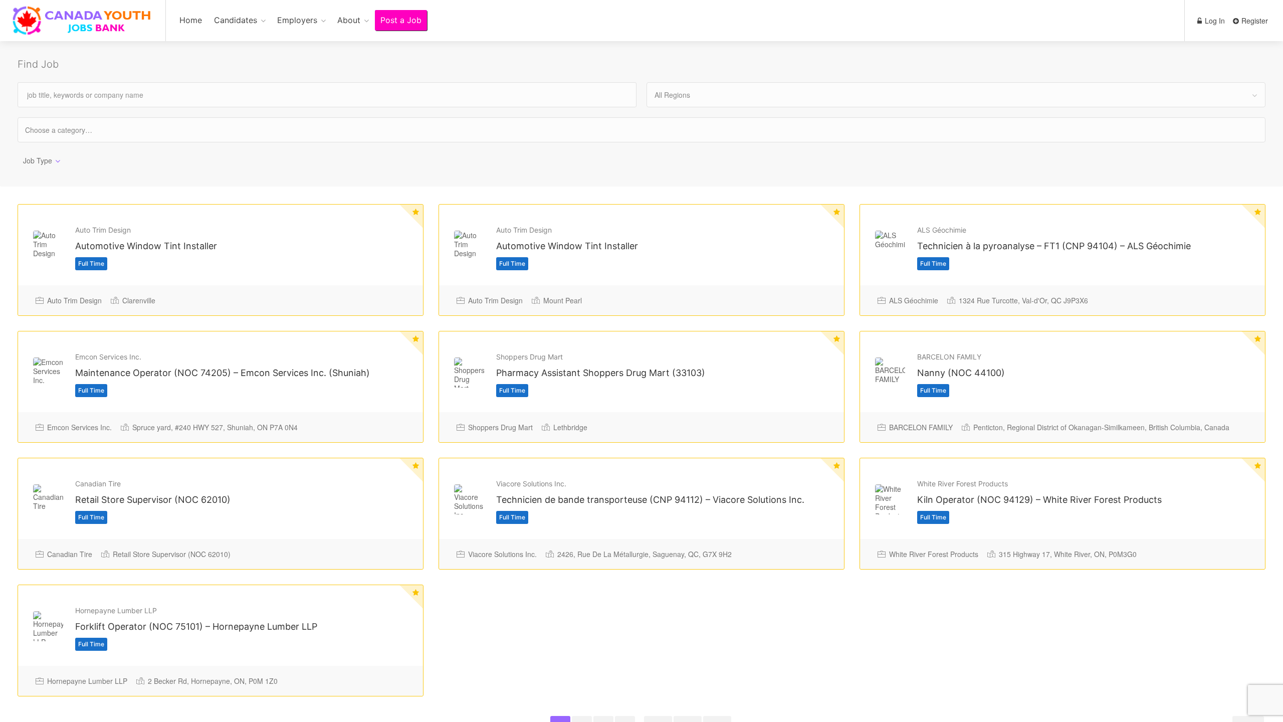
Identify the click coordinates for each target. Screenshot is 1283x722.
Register (1253, 21)
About (348, 20)
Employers (297, 20)
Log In (1214, 21)
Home (190, 20)
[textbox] (67, 129)
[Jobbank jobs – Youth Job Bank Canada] (83, 26)
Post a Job (400, 20)
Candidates (235, 20)
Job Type (37, 160)
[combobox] (956, 94)
